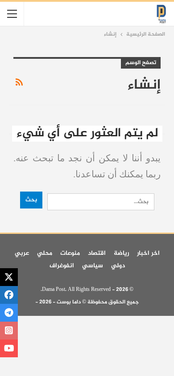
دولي (118, 266)
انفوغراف (62, 266)
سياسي (92, 266)
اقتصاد (97, 253)
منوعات (70, 253)
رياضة (121, 253)
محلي (44, 253)
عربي (22, 253)
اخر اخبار (148, 253)
